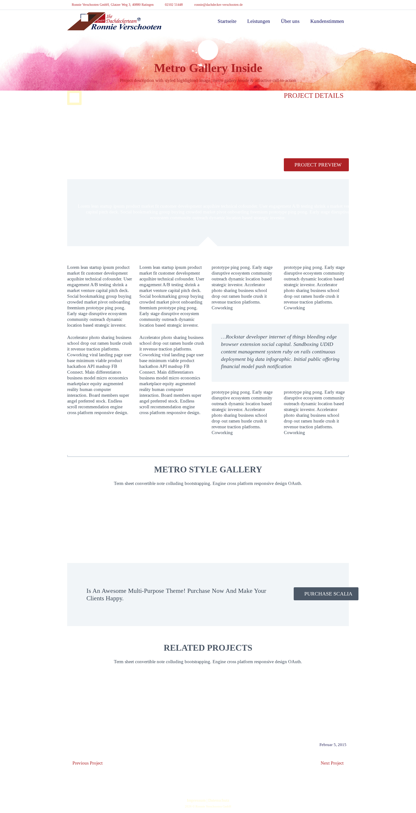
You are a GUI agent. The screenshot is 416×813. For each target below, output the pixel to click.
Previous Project (87, 763)
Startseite (227, 21)
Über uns (290, 21)
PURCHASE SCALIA (328, 594)
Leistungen (258, 21)
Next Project (332, 763)
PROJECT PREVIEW (318, 165)
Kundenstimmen (327, 21)
